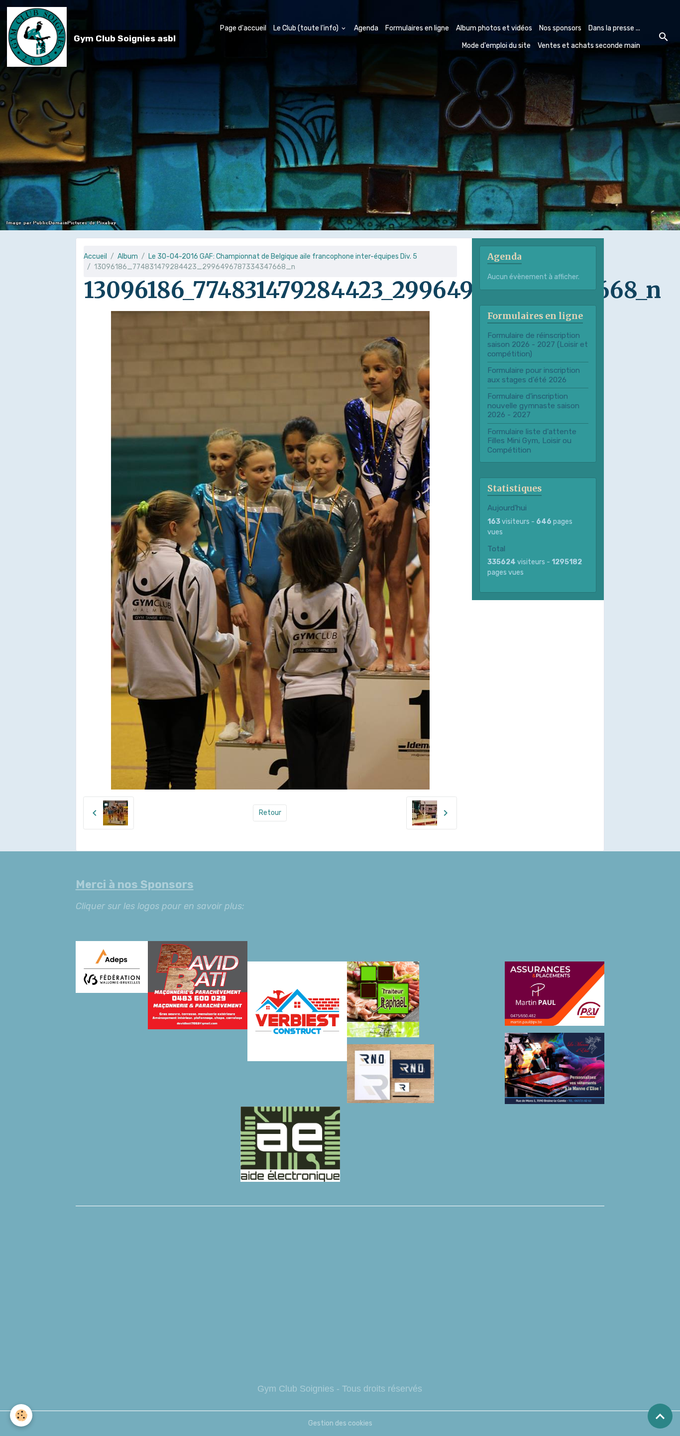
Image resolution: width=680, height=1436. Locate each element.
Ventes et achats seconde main (589, 45)
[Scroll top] (660, 1416)
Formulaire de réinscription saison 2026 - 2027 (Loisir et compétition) (537, 344)
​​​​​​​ (340, 1076)
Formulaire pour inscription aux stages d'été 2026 (533, 375)
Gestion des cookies (340, 1423)
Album (127, 256)
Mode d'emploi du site (496, 45)
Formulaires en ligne (417, 28)
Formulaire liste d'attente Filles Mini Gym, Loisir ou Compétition (531, 441)
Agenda (366, 28)
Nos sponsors (560, 28)
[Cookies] (21, 1415)
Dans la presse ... (614, 28)
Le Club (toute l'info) (306, 28)
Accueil (95, 256)
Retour (270, 812)
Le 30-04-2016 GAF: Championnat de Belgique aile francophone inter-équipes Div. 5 (282, 256)
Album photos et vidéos (494, 28)
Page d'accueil (243, 28)
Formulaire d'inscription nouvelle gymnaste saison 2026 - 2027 (533, 405)
